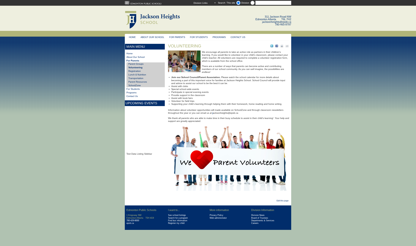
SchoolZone (134, 85)
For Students (199, 37)
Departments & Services (262, 220)
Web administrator (218, 218)
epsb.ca (130, 223)
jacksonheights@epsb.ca (276, 22)
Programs (219, 37)
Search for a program (178, 218)
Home (132, 37)
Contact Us (238, 37)
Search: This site (226, 3)
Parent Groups (135, 64)
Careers (255, 223)
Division (245, 3)
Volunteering (135, 67)
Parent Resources (137, 81)
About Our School (152, 37)
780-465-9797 (283, 24)
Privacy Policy (216, 215)
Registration (134, 71)
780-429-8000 (132, 220)
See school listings (177, 215)
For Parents (177, 37)
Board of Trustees (259, 218)
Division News (258, 215)
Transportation (135, 78)
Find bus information (177, 220)
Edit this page (283, 201)
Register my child (176, 223)
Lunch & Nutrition (137, 74)
